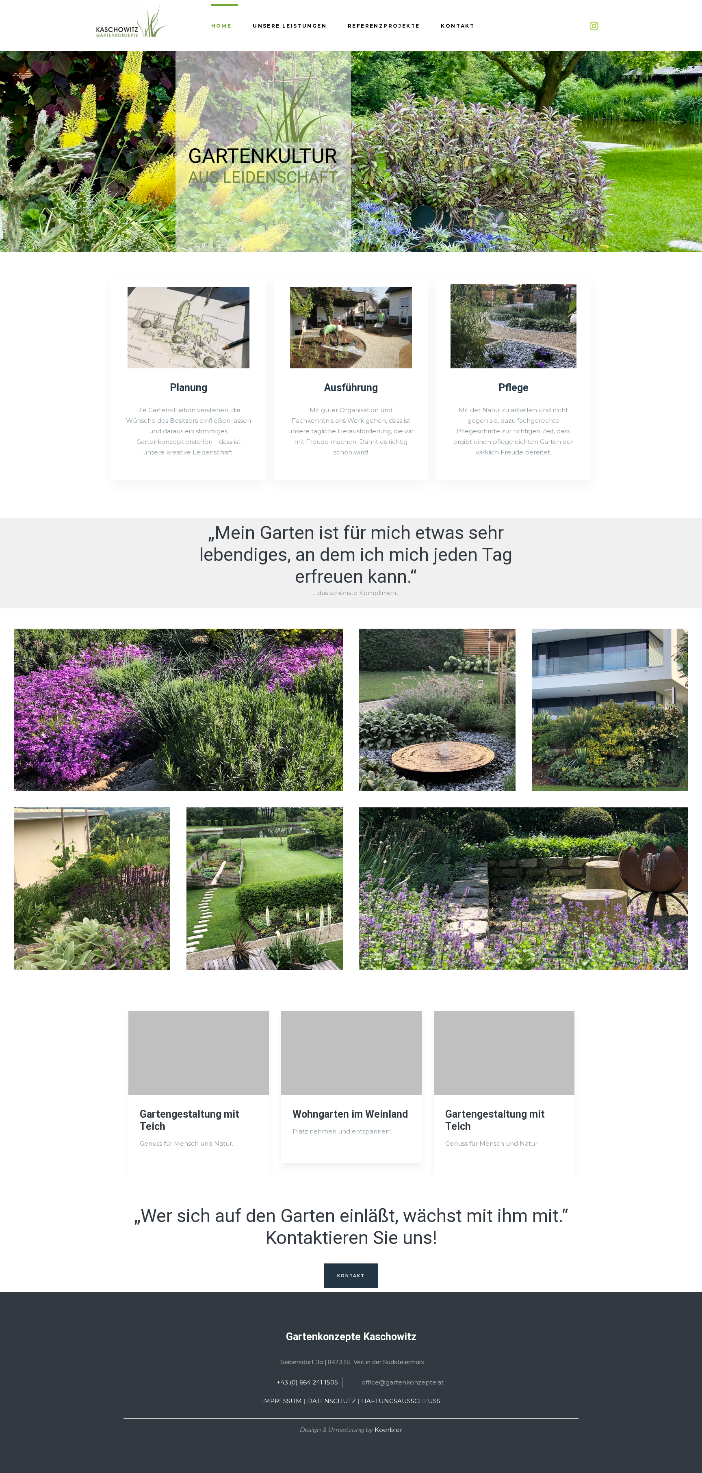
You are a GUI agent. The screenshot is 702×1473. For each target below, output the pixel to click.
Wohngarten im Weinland (350, 1114)
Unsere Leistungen (290, 26)
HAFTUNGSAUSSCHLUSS (400, 1401)
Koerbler (388, 1430)
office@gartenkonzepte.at (403, 1382)
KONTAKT (351, 1275)
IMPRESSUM (282, 1401)
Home (221, 26)
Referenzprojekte (384, 26)
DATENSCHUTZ (331, 1401)
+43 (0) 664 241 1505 (307, 1382)
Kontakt (457, 26)
